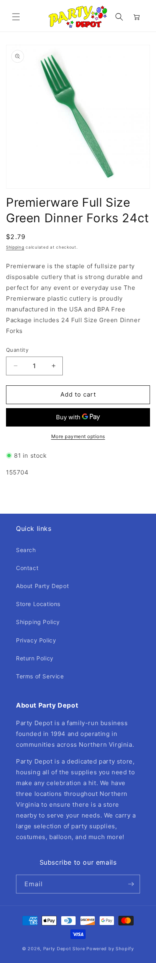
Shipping (15, 247)
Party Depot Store (64, 948)
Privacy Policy (36, 640)
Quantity (17, 350)
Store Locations (38, 603)
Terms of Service (40, 676)
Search (26, 549)
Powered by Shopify (110, 948)
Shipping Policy (38, 621)
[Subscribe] (131, 884)
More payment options (78, 436)
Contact (27, 567)
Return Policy (35, 658)
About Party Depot (42, 585)
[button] (16, 17)
